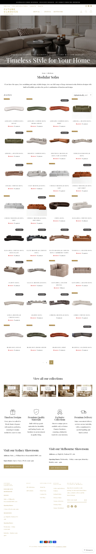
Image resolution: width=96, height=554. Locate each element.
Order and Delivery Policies (20, 6)
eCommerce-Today (61, 546)
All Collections (30, 487)
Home (44, 73)
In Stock (47, 12)
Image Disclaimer (59, 508)
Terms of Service (58, 501)
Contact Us (33, 6)
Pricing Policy (57, 504)
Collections (50, 73)
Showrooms (58, 12)
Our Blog (42, 497)
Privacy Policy (57, 497)
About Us (40, 6)
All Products (29, 490)
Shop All (36, 12)
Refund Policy (57, 494)
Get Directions (13, 466)
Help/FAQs (7, 6)
